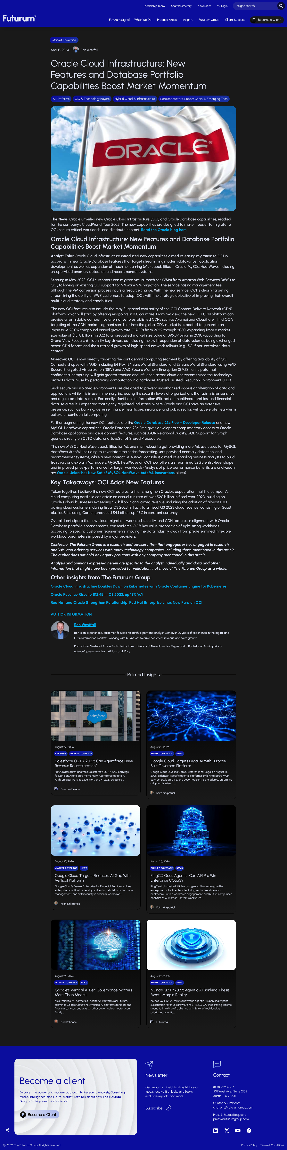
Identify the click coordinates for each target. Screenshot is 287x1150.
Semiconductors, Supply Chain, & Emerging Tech (194, 99)
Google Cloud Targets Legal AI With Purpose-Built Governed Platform (189, 763)
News (179, 753)
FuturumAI (162, 1022)
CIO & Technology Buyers (92, 99)
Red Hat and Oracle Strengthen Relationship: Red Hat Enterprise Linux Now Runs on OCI (126, 602)
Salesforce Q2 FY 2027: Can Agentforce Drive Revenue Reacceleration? (94, 763)
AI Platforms (61, 99)
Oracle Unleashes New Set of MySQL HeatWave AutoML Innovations (116, 472)
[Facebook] (249, 1130)
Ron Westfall (89, 50)
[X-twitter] (226, 1130)
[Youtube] (237, 1130)
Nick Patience (69, 1022)
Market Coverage (64, 40)
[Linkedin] (215, 1130)
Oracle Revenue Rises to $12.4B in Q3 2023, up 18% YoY (97, 594)
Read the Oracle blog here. (164, 229)
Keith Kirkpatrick (166, 793)
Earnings (60, 753)
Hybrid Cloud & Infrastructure (135, 99)
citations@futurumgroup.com (233, 1107)
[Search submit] (281, 6)
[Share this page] (7, 1130)
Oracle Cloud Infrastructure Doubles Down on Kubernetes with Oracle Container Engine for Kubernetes (138, 586)
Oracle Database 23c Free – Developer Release (174, 422)
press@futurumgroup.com (231, 1119)
